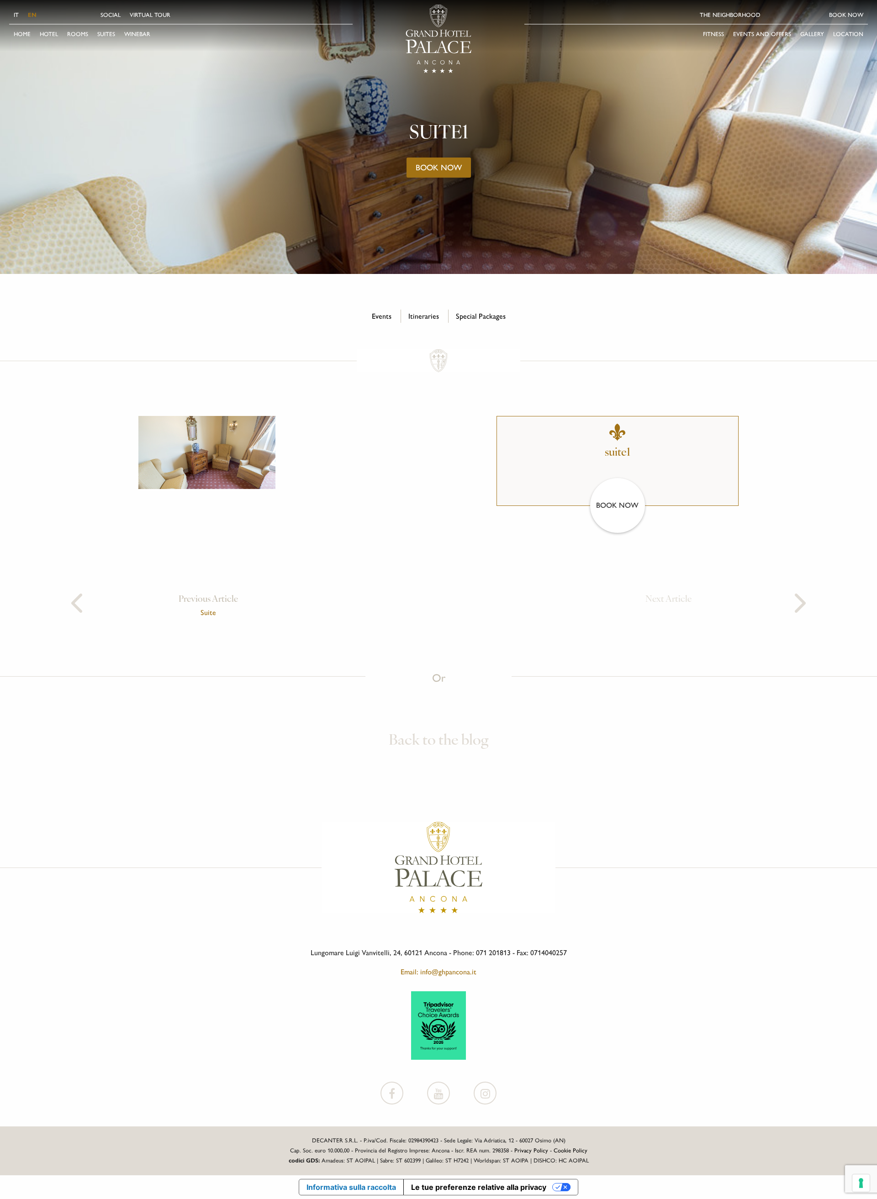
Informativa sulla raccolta (351, 1187)
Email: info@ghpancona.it (438, 972)
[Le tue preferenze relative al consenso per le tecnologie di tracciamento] (861, 1183)
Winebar (137, 34)
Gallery (812, 34)
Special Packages (481, 316)
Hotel (49, 34)
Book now (846, 14)
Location (848, 34)
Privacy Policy (531, 1150)
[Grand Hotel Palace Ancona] (438, 39)
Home (22, 34)
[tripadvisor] (438, 1024)
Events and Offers (762, 34)
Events (381, 316)
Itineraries (423, 316)
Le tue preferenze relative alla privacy (478, 1187)
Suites (106, 34)
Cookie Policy (570, 1150)
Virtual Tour (150, 14)
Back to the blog (438, 741)
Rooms (77, 34)
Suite (208, 612)
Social (110, 14)
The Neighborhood (730, 14)
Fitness (713, 34)
